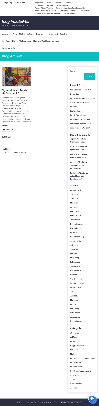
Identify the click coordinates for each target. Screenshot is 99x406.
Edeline (73, 173)
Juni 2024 (74, 296)
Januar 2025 (75, 266)
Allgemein (39, 3)
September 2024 (77, 283)
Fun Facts (64, 11)
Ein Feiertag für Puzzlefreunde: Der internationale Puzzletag (80, 115)
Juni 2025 (74, 249)
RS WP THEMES (75, 402)
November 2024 (77, 275)
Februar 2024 (75, 313)
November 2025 (76, 228)
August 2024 (75, 287)
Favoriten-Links (70, 13)
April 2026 (74, 207)
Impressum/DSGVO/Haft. (45, 11)
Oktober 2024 (76, 279)
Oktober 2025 (75, 232)
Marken (58, 3)
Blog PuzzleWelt (15, 21)
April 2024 (74, 304)
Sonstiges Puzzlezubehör (74, 8)
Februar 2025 (75, 262)
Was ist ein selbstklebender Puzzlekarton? (78, 165)
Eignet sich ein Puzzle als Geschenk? (14, 92)
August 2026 (75, 190)
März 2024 (74, 309)
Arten (49, 3)
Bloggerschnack (77, 346)
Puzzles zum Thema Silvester (82, 98)
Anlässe (67, 3)
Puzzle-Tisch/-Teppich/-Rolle (47, 8)
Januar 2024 (75, 317)
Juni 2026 (74, 199)
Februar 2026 (75, 216)
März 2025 (74, 258)
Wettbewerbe (86, 11)
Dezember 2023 (76, 321)
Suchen (73, 71)
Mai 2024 (74, 300)
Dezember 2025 (76, 224)
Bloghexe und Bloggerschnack (47, 13)
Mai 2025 (74, 254)
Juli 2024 (74, 292)
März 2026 (74, 211)
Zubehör (38, 5)
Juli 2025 (74, 245)
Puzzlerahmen (63, 5)
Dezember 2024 (76, 270)
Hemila (63, 402)
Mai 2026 (74, 203)
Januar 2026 (75, 220)
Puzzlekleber (47, 5)
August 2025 (75, 241)
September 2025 (77, 237)
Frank (72, 154)
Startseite (74, 375)
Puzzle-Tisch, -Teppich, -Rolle (82, 358)
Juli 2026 (74, 194)
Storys (73, 11)
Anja (72, 139)
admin (9, 152)
